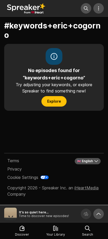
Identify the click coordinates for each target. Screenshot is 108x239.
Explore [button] (54, 101)
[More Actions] (98, 8)
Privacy (14, 169)
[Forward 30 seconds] (86, 214)
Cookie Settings (22, 177)
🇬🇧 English (85, 161)
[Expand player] (98, 214)
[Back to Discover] (26, 8)
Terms (13, 160)
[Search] (86, 8)
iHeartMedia (86, 187)
